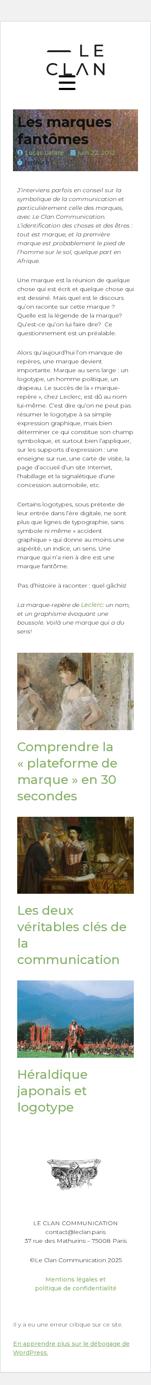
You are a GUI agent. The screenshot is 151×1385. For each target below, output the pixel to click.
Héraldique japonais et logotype (52, 1091)
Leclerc (92, 605)
